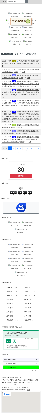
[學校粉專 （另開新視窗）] (1, 1)
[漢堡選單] (36, 6)
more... (35, 370)
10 (18, 152)
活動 (14, 125)
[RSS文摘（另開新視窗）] (5, 1)
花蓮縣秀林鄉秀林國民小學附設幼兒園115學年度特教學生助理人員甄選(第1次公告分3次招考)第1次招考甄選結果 (20, 84)
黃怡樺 (16, 72)
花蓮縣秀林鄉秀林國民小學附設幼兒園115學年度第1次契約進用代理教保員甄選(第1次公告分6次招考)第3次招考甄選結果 (20, 92)
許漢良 (33, 63)
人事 (34, 86)
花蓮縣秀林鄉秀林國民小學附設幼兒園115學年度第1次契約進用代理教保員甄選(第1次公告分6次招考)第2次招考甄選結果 (20, 103)
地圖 (35, 380)
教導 (23, 72)
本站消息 (8, 54)
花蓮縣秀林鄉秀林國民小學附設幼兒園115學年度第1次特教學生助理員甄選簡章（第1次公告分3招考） (20, 139)
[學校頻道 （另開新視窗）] (3, 1)
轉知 (14, 75)
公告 (14, 81)
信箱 (28, 390)
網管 (28, 78)
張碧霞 (27, 86)
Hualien (8, 333)
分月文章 (19, 54)
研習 (14, 61)
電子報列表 (32, 54)
